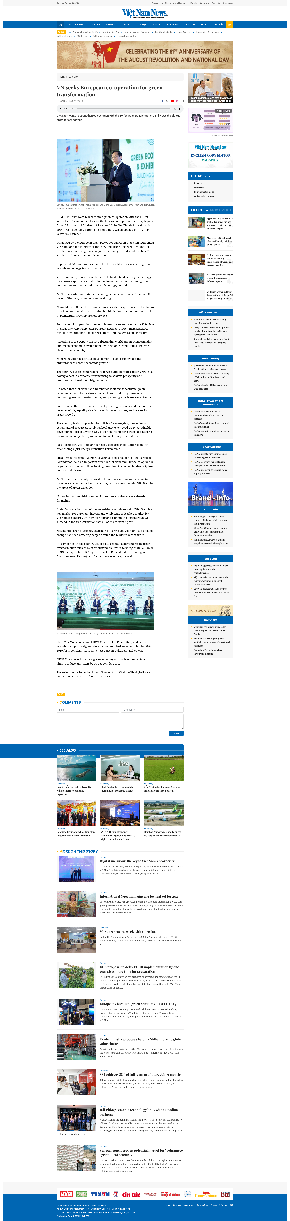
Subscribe (199, 187)
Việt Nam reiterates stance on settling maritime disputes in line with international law (212, 581)
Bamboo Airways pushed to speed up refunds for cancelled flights (163, 833)
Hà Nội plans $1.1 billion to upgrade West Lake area (210, 387)
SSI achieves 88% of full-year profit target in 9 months (140, 1074)
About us (188, 1205)
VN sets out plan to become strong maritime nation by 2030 (210, 321)
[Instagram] (177, 101)
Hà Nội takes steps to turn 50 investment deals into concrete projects (208, 415)
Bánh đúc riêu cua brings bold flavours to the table (208, 652)
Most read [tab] (220, 210)
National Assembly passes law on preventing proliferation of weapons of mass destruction (220, 260)
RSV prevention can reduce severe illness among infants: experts (220, 278)
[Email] (182, 101)
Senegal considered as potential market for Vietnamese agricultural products (141, 1152)
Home (62, 77)
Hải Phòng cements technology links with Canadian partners (139, 1111)
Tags (60, 694)
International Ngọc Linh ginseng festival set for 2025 (139, 896)
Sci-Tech (110, 24)
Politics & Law (76, 24)
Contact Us (228, 3)
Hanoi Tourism (184, 32)
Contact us (202, 1205)
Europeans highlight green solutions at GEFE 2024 (138, 1004)
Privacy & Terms (219, 1205)
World (204, 24)
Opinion (190, 24)
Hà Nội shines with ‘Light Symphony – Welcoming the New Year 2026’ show (211, 377)
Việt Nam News (145, 13)
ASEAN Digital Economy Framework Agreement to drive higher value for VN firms (117, 835)
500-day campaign (103, 36)
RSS (231, 1205)
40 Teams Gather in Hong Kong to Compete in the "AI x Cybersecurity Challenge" (220, 295)
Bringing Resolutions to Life (85, 32)
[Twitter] (166, 101)
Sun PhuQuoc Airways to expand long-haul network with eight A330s (211, 541)
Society (125, 24)
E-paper (199, 176)
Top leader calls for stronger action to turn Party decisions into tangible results (212, 343)
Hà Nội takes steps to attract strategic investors (211, 433)
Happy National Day (127, 36)
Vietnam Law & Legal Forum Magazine (169, 3)
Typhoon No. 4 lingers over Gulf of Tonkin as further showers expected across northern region (220, 223)
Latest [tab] (197, 210)
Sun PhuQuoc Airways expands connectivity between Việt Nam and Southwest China (210, 520)
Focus (61, 32)
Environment (173, 24)
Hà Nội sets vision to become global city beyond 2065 (210, 471)
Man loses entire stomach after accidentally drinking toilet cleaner (220, 241)
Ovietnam (204, 3)
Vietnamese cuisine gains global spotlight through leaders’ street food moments (212, 642)
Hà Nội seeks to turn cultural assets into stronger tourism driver (210, 455)
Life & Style (141, 24)
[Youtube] (172, 101)
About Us (216, 3)
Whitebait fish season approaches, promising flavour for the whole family (210, 630)
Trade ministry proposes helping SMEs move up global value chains (141, 1041)
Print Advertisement (204, 191)
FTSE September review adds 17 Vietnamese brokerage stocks (117, 788)
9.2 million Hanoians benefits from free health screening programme (210, 367)
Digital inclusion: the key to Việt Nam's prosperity (137, 861)
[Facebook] (162, 101)
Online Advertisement (204, 196)
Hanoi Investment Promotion (137, 32)
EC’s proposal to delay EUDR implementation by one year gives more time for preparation (139, 969)
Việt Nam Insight (64, 36)
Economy (95, 24)
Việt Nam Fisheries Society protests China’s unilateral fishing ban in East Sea (211, 592)
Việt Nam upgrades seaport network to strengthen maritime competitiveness (211, 569)
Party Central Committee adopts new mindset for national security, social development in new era (212, 331)
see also (67, 750)
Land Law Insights (163, 32)
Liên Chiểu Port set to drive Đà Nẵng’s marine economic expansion (74, 790)
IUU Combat (82, 36)
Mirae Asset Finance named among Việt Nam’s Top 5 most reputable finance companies (210, 532)
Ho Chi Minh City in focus (207, 32)
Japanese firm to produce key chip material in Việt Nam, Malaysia (76, 833)
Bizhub (193, 3)
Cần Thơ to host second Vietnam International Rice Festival (162, 788)
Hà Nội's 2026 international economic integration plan (212, 425)
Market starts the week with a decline (128, 931)
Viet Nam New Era (111, 32)
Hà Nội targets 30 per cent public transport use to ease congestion (209, 463)
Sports (157, 24)
